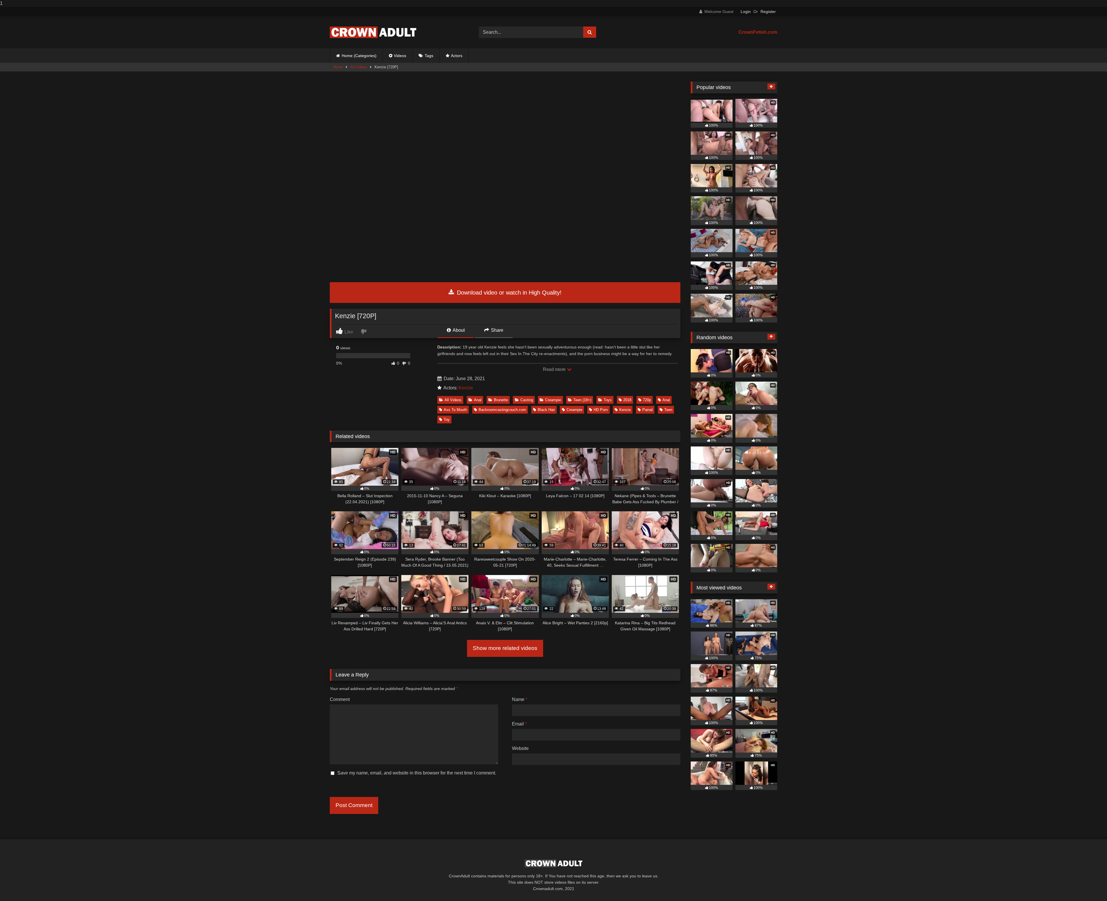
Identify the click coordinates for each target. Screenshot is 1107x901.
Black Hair (546, 410)
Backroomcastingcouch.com (502, 410)
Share (496, 330)
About (458, 330)
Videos (400, 55)
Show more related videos (505, 648)
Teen (668, 410)
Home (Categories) (359, 55)
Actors (456, 55)
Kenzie (466, 387)
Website (520, 748)
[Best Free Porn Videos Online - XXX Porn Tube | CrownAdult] (373, 32)
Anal (477, 400)
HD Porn (601, 410)
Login (746, 11)
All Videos (358, 67)
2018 (627, 400)
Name (519, 699)
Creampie (553, 400)
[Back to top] (1089, 885)
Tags (429, 55)
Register (768, 11)
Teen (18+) (582, 400)
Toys (608, 400)
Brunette (501, 400)
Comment (340, 699)
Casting (526, 400)
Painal (647, 410)
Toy (447, 419)
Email (519, 723)
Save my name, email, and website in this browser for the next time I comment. (416, 772)
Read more (554, 369)
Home (338, 67)
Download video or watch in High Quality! (508, 292)
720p (647, 400)
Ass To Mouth (455, 410)
